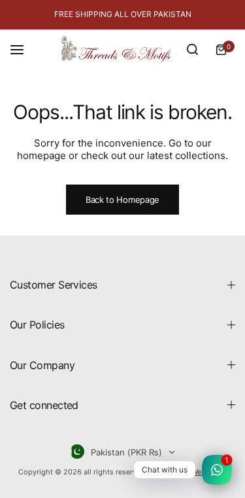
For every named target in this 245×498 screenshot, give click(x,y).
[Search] (192, 49)
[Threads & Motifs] (115, 49)
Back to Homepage (122, 199)
